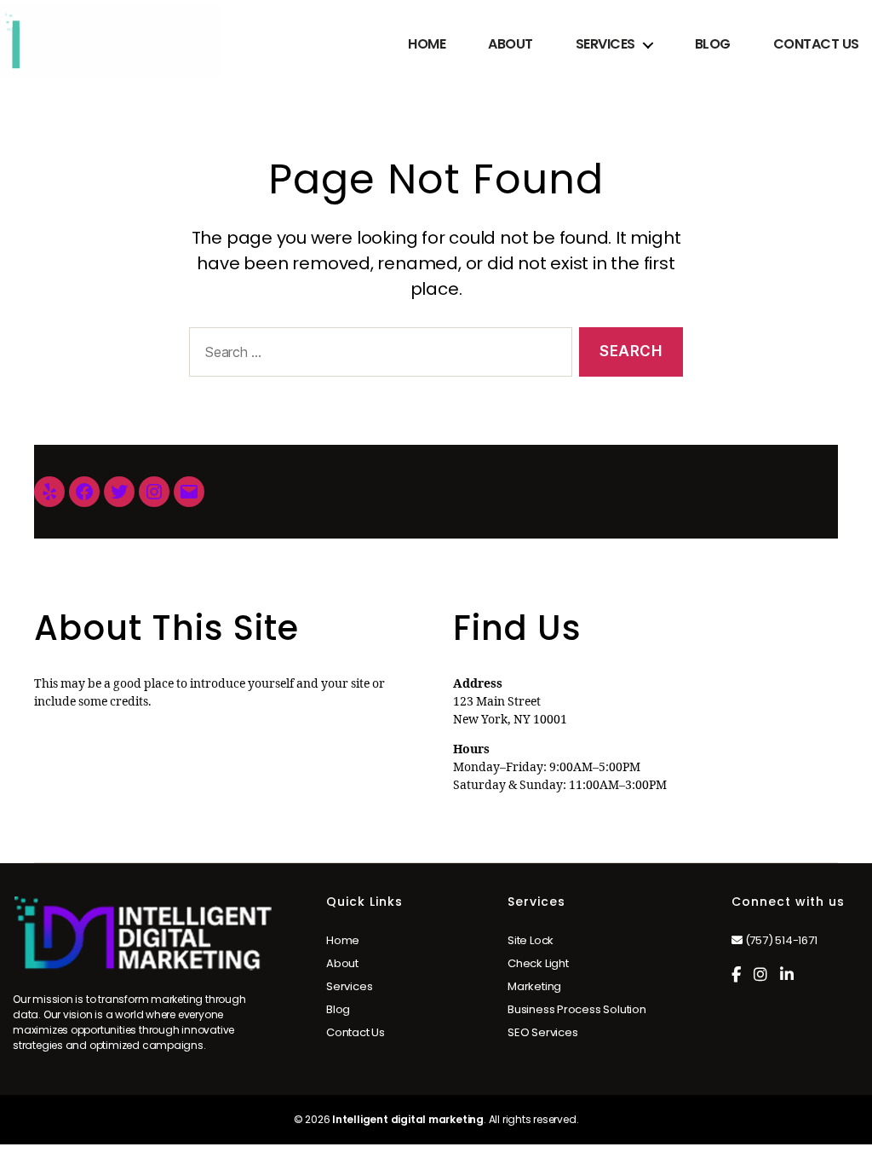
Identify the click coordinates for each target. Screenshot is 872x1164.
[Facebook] (84, 491)
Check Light (538, 963)
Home (426, 44)
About (510, 44)
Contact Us (816, 44)
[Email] (189, 491)
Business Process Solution (577, 1009)
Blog (713, 44)
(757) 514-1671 (780, 940)
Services (605, 44)
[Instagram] (154, 491)
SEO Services (542, 1032)
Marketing (534, 986)
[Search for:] (377, 355)
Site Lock (531, 940)
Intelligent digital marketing (408, 1119)
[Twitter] (119, 491)
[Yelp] (49, 491)
